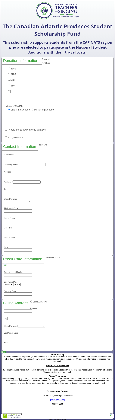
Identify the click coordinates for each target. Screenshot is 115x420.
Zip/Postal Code (11, 208)
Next (3, 352)
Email (6, 247)
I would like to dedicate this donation (26, 129)
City (5, 189)
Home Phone (9, 218)
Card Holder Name (52, 257)
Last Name (8, 154)
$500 (47, 63)
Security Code (10, 291)
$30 (12, 85)
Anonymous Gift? (15, 138)
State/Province (10, 199)
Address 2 (8, 182)
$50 (12, 80)
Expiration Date (10, 282)
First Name (42, 145)
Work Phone (9, 238)
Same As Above (40, 302)
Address (7, 172)
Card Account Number (13, 272)
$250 (13, 68)
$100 (13, 74)
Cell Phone (8, 228)
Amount (46, 59)
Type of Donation (13, 106)
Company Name (11, 165)
